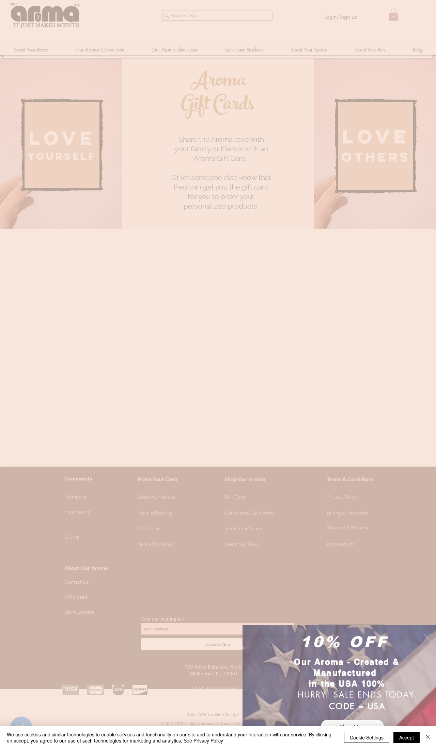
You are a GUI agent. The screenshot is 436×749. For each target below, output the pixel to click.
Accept (406, 737)
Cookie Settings (367, 737)
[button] (427, 637)
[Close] (428, 737)
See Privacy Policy (203, 740)
